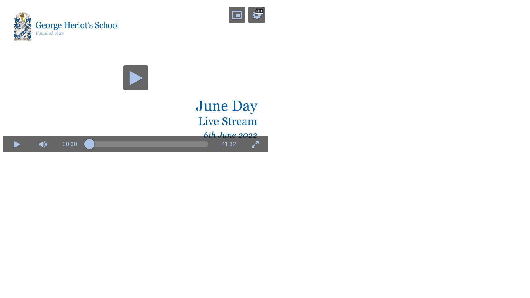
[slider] (43, 110)
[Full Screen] (255, 144)
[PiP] (237, 15)
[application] (135, 77)
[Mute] (43, 144)
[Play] (135, 77)
